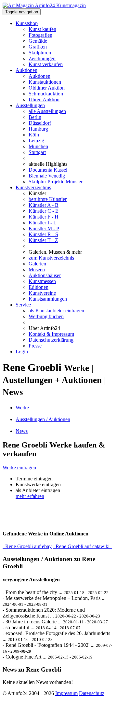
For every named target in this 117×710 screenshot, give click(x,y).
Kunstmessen (42, 281)
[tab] (58, 468)
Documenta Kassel (48, 170)
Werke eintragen (19, 467)
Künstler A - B (43, 205)
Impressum (66, 693)
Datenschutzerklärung (51, 340)
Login (22, 351)
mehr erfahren (30, 496)
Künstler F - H (43, 217)
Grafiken (38, 47)
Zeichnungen (42, 58)
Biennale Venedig (47, 175)
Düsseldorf (40, 123)
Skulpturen (40, 52)
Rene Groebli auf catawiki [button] (82, 546)
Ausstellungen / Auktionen (43, 419)
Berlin (35, 117)
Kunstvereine (42, 293)
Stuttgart (37, 152)
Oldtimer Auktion (47, 88)
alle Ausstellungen (47, 111)
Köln (34, 134)
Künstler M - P (44, 228)
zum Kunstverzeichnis (51, 258)
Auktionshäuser (45, 275)
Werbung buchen (46, 316)
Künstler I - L (43, 222)
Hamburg (38, 129)
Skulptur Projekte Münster (56, 181)
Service (23, 304)
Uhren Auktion (44, 99)
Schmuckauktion (46, 93)
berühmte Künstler (48, 199)
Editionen (38, 287)
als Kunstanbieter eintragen (56, 310)
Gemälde (38, 41)
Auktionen (26, 70)
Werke (22, 407)
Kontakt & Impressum (51, 334)
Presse (35, 345)
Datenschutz (91, 693)
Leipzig (36, 140)
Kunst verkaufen (46, 64)
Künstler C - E (43, 211)
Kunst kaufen (42, 29)
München (38, 146)
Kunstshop (27, 23)
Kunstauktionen (45, 82)
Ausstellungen (30, 105)
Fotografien (40, 35)
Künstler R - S (43, 234)
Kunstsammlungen (48, 299)
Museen (37, 269)
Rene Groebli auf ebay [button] (27, 546)
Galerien (37, 263)
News (22, 431)
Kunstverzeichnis (33, 187)
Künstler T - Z (43, 240)
